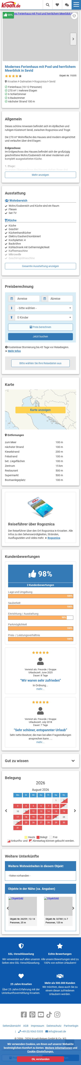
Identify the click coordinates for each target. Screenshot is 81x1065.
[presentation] (7, 908)
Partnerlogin (71, 1025)
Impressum (37, 1025)
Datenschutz (54, 1025)
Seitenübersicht (12, 1025)
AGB (25, 1025)
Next (73, 39)
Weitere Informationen (58, 1047)
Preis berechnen (42, 327)
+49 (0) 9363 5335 (32, 1031)
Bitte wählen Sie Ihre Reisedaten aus (40, 363)
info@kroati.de (57, 1031)
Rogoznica (54, 537)
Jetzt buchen (40, 336)
